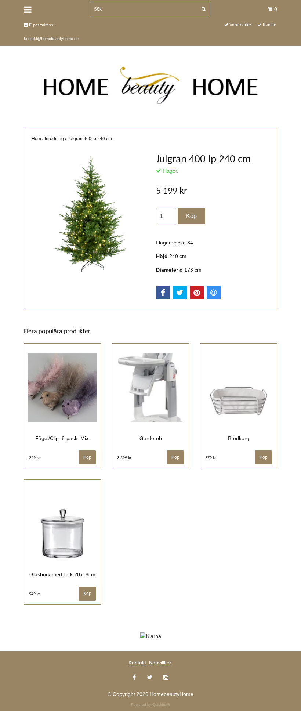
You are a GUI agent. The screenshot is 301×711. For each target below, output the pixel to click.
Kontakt (137, 662)
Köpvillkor (160, 662)
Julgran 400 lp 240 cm (90, 138)
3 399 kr (124, 458)
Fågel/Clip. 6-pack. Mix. (62, 438)
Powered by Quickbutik (150, 705)
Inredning (56, 138)
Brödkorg (238, 438)
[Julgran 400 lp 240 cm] (88, 215)
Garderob (150, 438)
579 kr (210, 458)
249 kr (34, 458)
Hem (38, 138)
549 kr (34, 594)
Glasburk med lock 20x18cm (62, 574)
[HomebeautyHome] (151, 83)
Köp (175, 457)
